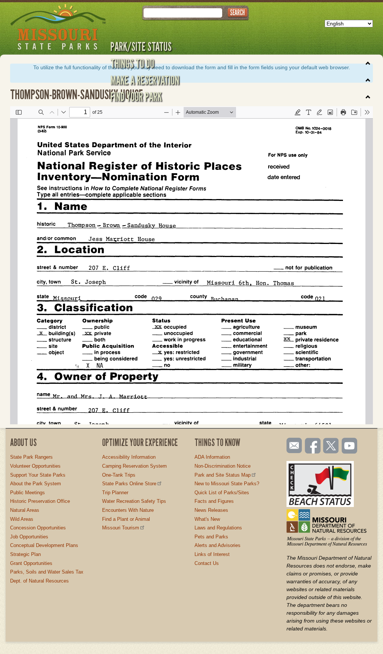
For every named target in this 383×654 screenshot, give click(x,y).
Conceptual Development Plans (44, 545)
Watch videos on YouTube (349, 446)
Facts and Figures (214, 501)
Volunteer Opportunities (35, 466)
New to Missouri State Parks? (226, 483)
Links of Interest (212, 554)
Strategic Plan (25, 554)
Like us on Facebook (313, 446)
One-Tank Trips (118, 475)
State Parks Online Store (129, 483)
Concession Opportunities (38, 528)
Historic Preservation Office (40, 501)
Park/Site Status (141, 46)
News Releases (211, 510)
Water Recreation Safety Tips (134, 501)
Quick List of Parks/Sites (221, 492)
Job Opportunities (29, 537)
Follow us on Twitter (330, 446)
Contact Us (206, 563)
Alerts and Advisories (217, 545)
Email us (293, 445)
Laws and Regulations (218, 528)
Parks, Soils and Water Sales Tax (46, 572)
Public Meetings (27, 492)
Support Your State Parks (37, 475)
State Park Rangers (31, 457)
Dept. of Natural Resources (39, 581)
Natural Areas (24, 510)
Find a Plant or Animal (126, 519)
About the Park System (35, 483)
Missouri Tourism (120, 528)
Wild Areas (21, 519)
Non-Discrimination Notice (222, 466)
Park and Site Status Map (222, 475)
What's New (207, 519)
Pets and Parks (211, 537)
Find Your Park (136, 96)
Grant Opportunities (31, 563)
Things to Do (132, 63)
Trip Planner (115, 492)
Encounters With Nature (128, 510)
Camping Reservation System (134, 466)
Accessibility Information (129, 457)
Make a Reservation (144, 80)
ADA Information (212, 457)
